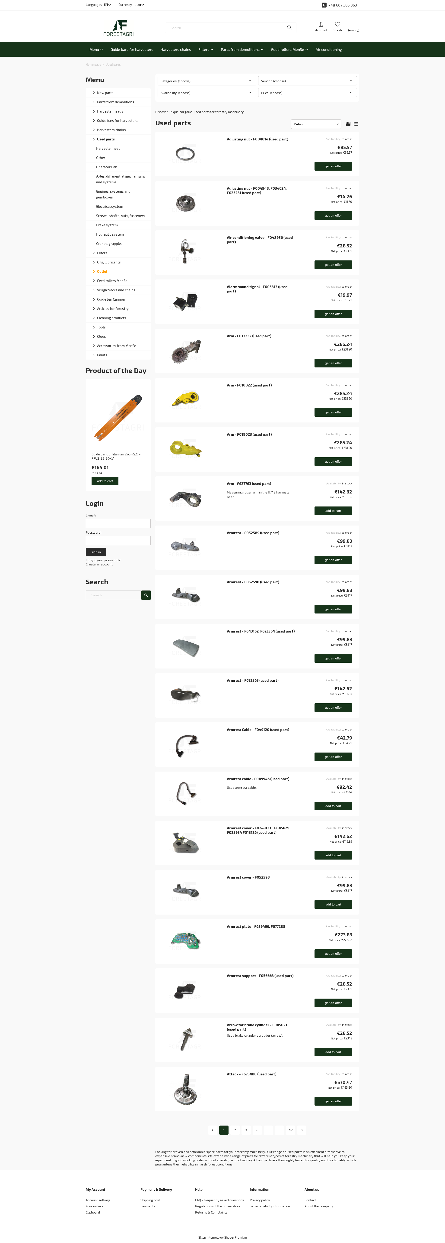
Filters (102, 253)
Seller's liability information (270, 1206)
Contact (310, 1200)
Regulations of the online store (217, 1206)
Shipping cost (150, 1200)
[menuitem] (96, 49)
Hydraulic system (110, 234)
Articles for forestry (113, 308)
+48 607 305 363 (342, 5)
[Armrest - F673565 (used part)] (192, 695)
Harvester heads (110, 111)
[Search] (289, 28)
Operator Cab (106, 167)
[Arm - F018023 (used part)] (192, 449)
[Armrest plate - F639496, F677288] (192, 941)
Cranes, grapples (109, 243)
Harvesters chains (111, 130)
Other (100, 158)
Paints (102, 355)
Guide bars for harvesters (117, 120)
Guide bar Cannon (111, 299)
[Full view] (355, 124)
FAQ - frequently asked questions (219, 1200)
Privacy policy (260, 1200)
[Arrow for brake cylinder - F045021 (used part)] (192, 1039)
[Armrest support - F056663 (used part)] (192, 990)
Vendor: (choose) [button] (273, 81)
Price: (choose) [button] (272, 93)
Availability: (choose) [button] (176, 93)
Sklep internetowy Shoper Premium (222, 1237)
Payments (147, 1206)
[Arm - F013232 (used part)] (192, 351)
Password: (93, 532)
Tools (101, 327)
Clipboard (93, 1212)
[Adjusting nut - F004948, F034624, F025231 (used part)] (192, 203)
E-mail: (91, 515)
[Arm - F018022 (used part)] (192, 400)
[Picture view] (348, 124)
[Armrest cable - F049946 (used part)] (192, 793)
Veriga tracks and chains (116, 290)
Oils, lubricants (109, 262)
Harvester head (108, 148)
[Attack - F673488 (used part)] (192, 1089)
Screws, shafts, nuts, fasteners (120, 216)
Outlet (102, 271)
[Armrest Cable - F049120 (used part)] (192, 744)
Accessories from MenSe (116, 346)
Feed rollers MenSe (112, 281)
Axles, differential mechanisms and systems (120, 179)
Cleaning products (111, 318)
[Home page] (118, 28)
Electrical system (109, 206)
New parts (105, 93)
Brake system (107, 225)
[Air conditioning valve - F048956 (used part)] (192, 252)
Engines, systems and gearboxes (113, 194)
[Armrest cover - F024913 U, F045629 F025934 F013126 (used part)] (192, 843)
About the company (319, 1206)
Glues (101, 336)
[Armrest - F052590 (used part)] (192, 597)
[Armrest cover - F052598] (192, 892)
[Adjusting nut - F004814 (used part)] (192, 154)
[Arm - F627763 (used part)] (192, 498)
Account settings (98, 1200)
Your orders (94, 1206)
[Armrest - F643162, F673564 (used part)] (192, 646)
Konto (321, 28)
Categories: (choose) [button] (176, 81)
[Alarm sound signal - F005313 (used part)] (192, 301)
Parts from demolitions (115, 102)
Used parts (106, 139)
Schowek (338, 28)
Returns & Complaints (211, 1212)
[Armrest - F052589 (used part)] (192, 547)
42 (291, 1130)
